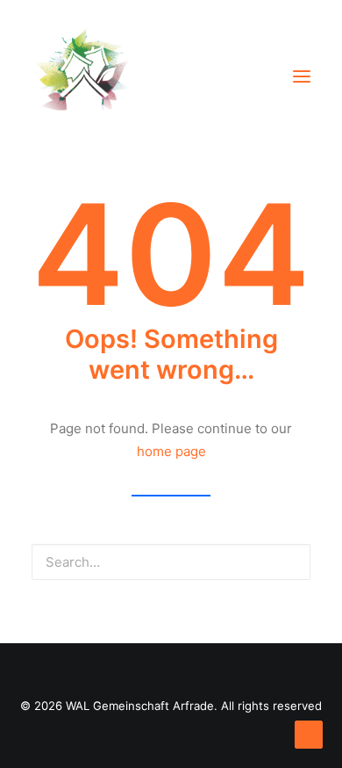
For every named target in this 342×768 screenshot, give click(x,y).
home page (171, 451)
